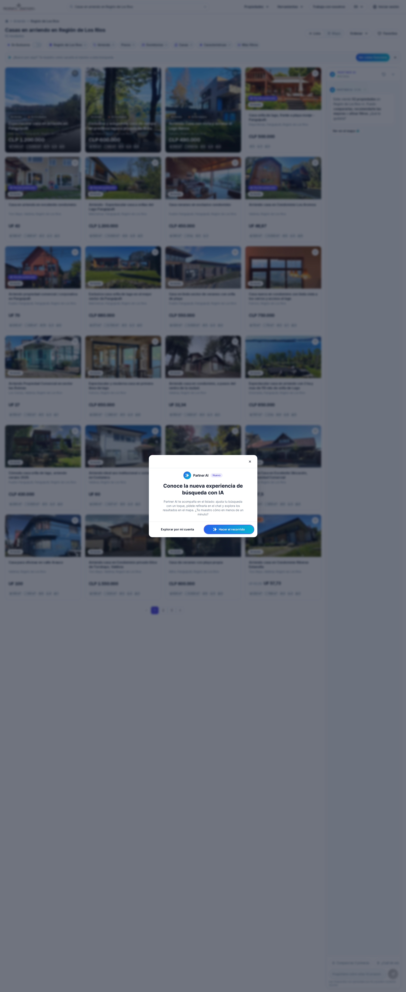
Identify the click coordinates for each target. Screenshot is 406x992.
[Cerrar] (250, 461)
